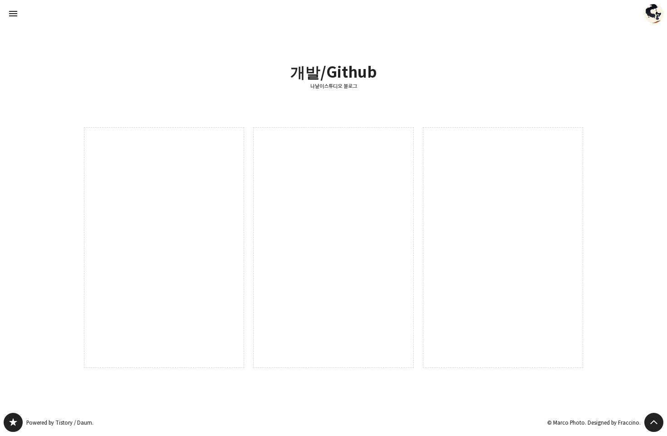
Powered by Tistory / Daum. (59, 422)
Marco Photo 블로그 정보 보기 (654, 14)
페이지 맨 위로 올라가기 (654, 422)
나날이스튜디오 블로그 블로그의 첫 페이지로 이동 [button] (333, 14)
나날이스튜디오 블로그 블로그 (13, 422)
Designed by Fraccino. (614, 422)
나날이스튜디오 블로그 (333, 86)
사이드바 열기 (13, 14)
